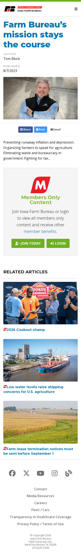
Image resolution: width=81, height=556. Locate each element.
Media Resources (40, 496)
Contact (40, 489)
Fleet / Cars (40, 510)
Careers (40, 503)
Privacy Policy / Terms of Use (40, 524)
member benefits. (41, 231)
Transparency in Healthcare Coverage (40, 517)
